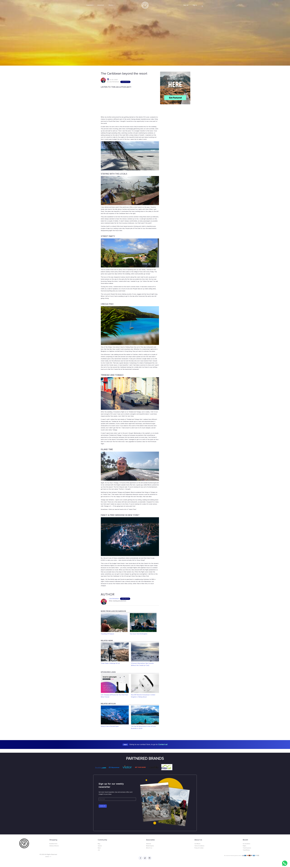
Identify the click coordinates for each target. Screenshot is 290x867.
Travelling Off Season (107, 634)
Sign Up (185, 5)
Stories (111, 5)
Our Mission (197, 843)
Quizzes (100, 845)
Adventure (100, 5)
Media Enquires (150, 845)
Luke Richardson (114, 598)
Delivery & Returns (54, 845)
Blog (99, 843)
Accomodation (246, 843)
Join (99, 850)
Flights (244, 845)
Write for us (149, 848)
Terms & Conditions (199, 845)
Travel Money (246, 850)
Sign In (195, 5)
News (99, 848)
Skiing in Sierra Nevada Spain (110, 726)
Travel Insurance (247, 848)
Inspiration (89, 5)
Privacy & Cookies (198, 848)
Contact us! (162, 744)
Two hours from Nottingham (138, 634)
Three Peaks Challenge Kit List (110, 663)
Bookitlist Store (53, 843)
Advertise (148, 843)
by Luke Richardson (113, 81)
